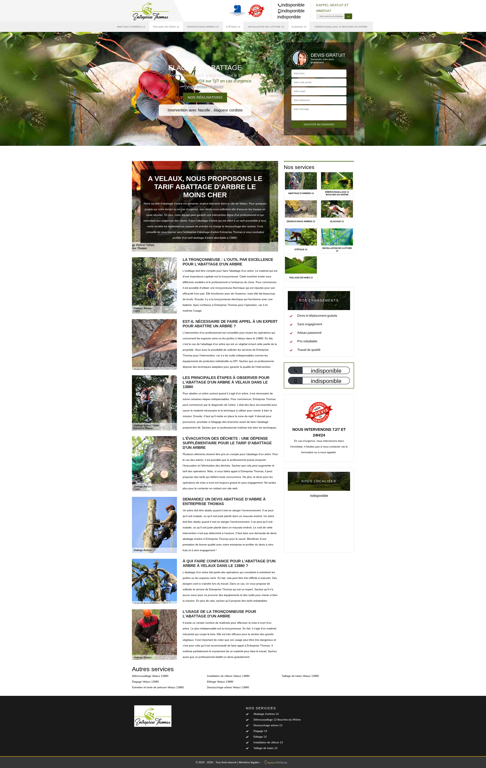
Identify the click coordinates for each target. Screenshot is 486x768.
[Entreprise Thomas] (153, 11)
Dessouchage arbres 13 (203, 27)
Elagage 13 (299, 27)
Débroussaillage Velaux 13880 (150, 675)
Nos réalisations (205, 97)
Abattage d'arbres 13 (131, 27)
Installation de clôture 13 (266, 27)
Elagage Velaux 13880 (145, 681)
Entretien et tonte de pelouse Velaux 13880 (158, 687)
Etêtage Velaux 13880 (220, 681)
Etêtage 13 (233, 27)
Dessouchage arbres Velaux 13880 (228, 687)
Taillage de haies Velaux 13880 (300, 675)
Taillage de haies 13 (166, 27)
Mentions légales (249, 762)
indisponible (293, 4)
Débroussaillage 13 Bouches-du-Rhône (341, 27)
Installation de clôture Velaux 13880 (228, 675)
